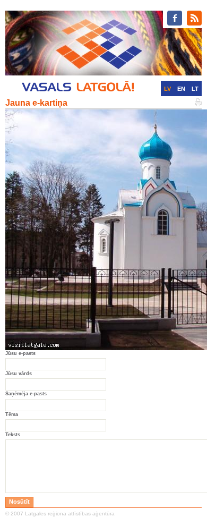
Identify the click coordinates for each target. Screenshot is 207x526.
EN (181, 89)
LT (195, 89)
